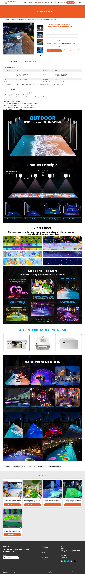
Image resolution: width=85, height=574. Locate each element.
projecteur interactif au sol (19, 466)
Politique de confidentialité (5, 572)
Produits (12, 19)
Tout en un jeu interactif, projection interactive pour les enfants (52, 501)
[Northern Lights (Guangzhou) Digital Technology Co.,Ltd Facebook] (68, 561)
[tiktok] (74, 561)
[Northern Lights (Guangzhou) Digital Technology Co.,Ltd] (10, 2)
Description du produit (30, 61)
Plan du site (15, 572)
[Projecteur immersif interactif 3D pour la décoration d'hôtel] (32, 489)
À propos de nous (33, 2)
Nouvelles (44, 554)
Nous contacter (45, 559)
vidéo (56, 2)
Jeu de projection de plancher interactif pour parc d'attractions (12, 501)
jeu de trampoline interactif (55, 466)
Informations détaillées (11, 61)
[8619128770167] (62, 561)
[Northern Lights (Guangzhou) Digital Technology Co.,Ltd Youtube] (71, 561)
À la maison (25, 2)
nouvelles (44, 2)
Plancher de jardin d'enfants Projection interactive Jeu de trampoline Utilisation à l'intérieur (12, 530)
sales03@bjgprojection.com (12, 557)
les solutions (51, 2)
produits (39, 2)
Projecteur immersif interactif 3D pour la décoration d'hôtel (32, 501)
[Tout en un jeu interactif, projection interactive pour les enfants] (52, 489)
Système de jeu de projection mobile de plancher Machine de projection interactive (73, 501)
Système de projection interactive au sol (36, 466)
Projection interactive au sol (20, 19)
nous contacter (61, 2)
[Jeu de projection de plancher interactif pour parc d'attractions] (12, 489)
